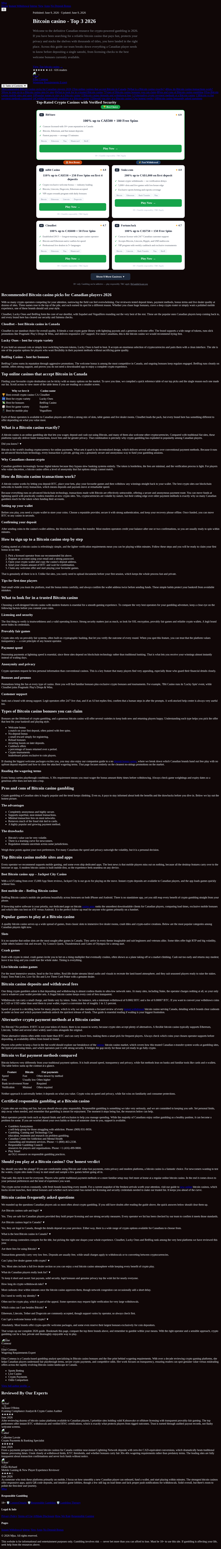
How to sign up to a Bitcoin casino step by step (27, 92)
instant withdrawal (134, 1009)
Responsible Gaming (82, 1516)
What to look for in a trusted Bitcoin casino (79, 92)
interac (100, 1044)
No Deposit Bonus (61, 5)
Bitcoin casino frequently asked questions (178, 98)
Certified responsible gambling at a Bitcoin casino (61, 98)
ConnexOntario (16, 1502)
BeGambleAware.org (139, 284)
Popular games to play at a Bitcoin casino (56, 95)
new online (186, 1186)
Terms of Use (25, 1516)
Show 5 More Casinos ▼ (110, 276)
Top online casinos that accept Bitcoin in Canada (99, 89)
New (41, 5)
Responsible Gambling (41, 1502)
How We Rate (63, 1516)
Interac (33, 5)
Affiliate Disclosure (43, 1516)
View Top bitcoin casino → (48, 66)
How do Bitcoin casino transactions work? (189, 89)
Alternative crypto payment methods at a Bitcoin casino (163, 95)
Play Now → (110, 148)
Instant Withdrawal (19, 5)
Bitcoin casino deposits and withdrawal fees (106, 95)
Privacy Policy (9, 1516)
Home (4, 5)
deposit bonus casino (125, 761)
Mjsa (4, 2)
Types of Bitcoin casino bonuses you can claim (130, 92)
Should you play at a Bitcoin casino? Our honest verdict (122, 98)
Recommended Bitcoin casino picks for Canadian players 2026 (36, 89)
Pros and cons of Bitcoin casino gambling (180, 92)
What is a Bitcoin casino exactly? (146, 89)
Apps (47, 5)
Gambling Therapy (68, 1502)
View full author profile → (15, 1385)
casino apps (88, 906)
